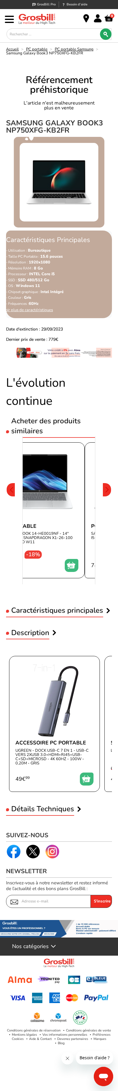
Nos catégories (30, 947)
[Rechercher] (106, 34)
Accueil (12, 49)
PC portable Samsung (74, 49)
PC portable (37, 49)
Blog (61, 1043)
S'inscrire (102, 901)
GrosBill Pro (46, 4)
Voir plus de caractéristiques (28, 310)
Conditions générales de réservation (34, 1030)
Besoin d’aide (77, 4)
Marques (99, 1039)
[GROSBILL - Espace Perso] (97, 18)
